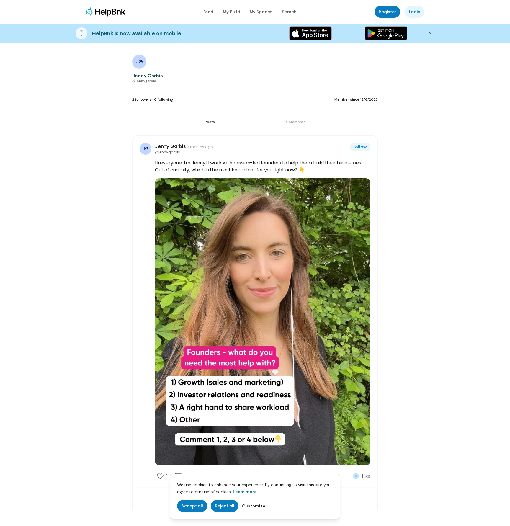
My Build (231, 12)
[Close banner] (430, 33)
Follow (360, 147)
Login (414, 12)
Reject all (224, 506)
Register (387, 12)
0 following (163, 99)
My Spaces (261, 12)
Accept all (192, 506)
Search (289, 12)
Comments (295, 122)
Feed (208, 12)
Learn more (245, 491)
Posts (210, 122)
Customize (253, 506)
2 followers (141, 99)
